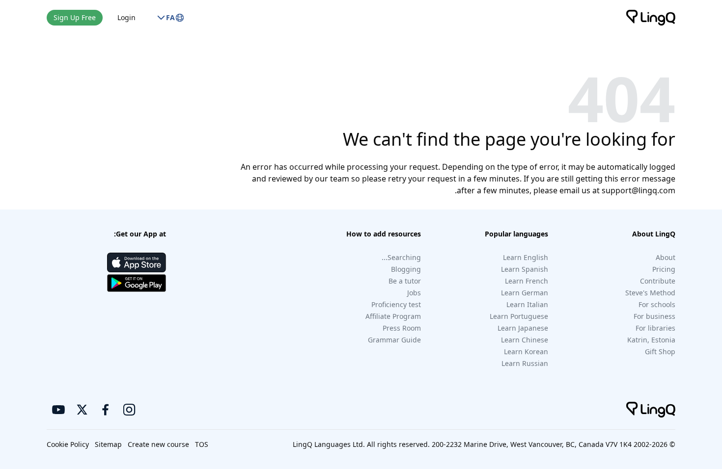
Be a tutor (405, 281)
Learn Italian (527, 304)
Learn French (526, 281)
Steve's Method (650, 292)
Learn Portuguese (519, 316)
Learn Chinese (524, 339)
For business (654, 316)
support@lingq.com (638, 190)
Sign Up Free (75, 17)
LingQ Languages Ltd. (329, 444)
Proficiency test (396, 304)
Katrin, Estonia (651, 339)
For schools (657, 304)
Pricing (663, 269)
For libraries (655, 328)
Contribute (657, 281)
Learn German (524, 292)
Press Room (402, 328)
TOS (201, 444)
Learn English (525, 257)
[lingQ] (650, 18)
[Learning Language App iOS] (136, 262)
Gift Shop (660, 351)
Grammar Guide (394, 339)
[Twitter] (82, 409)
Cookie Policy (68, 444)
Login (126, 17)
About (665, 257)
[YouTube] (58, 409)
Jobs (414, 292)
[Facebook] (105, 409)
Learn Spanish (524, 269)
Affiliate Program (393, 316)
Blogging (406, 269)
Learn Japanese (523, 328)
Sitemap (108, 444)
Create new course (158, 444)
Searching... (401, 257)
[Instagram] (129, 409)
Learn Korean (526, 351)
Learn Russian (524, 363)
